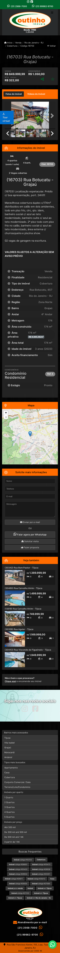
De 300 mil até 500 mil (15, 832)
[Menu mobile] (30, 22)
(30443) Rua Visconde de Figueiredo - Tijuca (28, 649)
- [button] (6, 417)
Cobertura (12, 46)
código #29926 (41, 869)
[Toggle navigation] (52, 13)
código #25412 (36, 879)
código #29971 (14, 879)
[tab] (13, 94)
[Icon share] (28, 1)
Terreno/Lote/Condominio (17, 787)
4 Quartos (9, 812)
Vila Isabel (9, 742)
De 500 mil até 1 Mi (13, 837)
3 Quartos (9, 807)
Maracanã (9, 752)
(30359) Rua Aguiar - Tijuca (19, 629)
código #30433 (18, 869)
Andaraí (8, 757)
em (44, 888)
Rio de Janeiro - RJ (33, 42)
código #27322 (20, 893)
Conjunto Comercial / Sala (17, 782)
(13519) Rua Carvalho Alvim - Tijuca (23, 608)
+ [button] (6, 412)
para (15, 888)
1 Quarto (8, 797)
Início (9, 42)
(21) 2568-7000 (19, 6)
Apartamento (11, 767)
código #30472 (41, 864)
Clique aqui (10, 681)
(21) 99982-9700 (44, 6)
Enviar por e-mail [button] (31, 522)
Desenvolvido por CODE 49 (30, 951)
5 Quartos (9, 817)
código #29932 (18, 874)
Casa (6, 772)
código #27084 (41, 884)
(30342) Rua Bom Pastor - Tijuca (21, 567)
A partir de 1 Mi (12, 842)
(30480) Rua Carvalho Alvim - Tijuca (23, 588)
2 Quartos (9, 802)
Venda (18, 42)
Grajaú (7, 747)
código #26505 (18, 884)
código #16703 (23, 860)
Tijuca (7, 738)
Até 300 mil (10, 827)
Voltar (52, 46)
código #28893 (18, 864)
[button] (51, 116)
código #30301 (41, 874)
